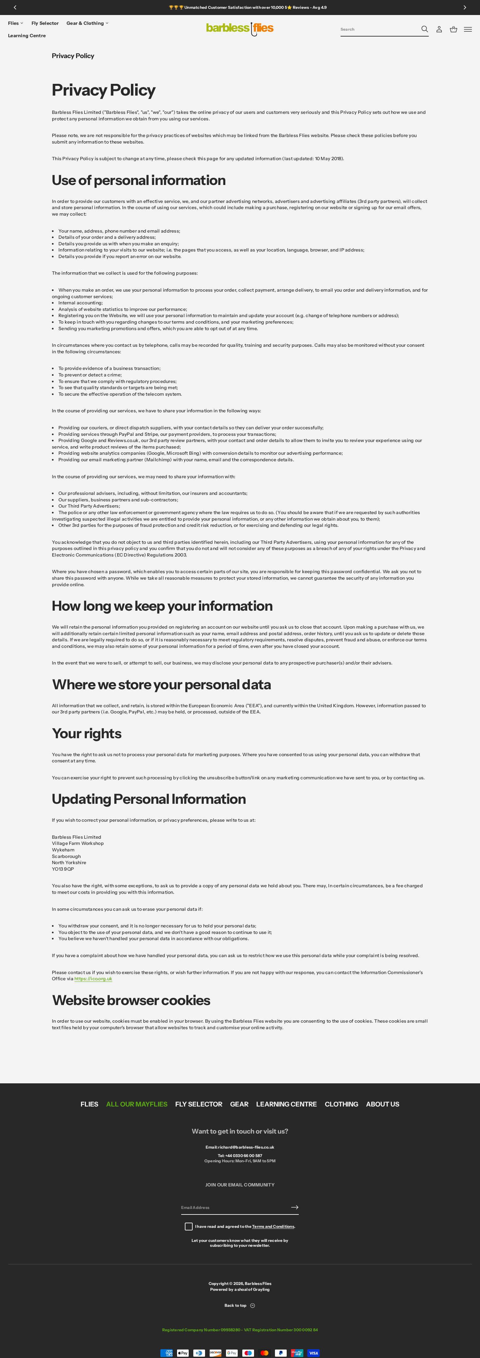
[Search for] (425, 29)
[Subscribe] (295, 1207)
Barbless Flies (258, 1283)
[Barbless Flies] (240, 29)
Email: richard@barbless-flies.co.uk (240, 1147)
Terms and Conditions (273, 1226)
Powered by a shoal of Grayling (240, 1289)
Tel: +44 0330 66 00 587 (240, 1155)
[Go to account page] (439, 29)
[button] (385, 29)
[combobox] (379, 29)
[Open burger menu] (468, 29)
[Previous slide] (15, 7)
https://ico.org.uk (93, 979)
